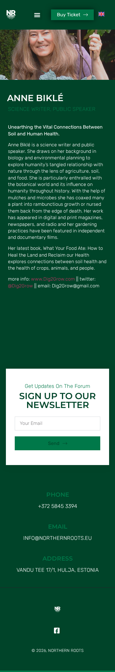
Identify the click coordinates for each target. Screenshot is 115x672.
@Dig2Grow (20, 286)
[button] (37, 15)
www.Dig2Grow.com (53, 279)
